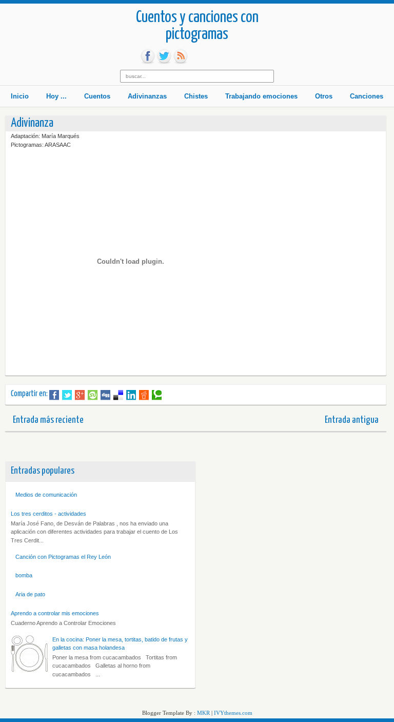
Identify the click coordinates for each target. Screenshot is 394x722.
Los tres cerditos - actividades (48, 514)
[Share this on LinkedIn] (131, 395)
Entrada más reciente (48, 420)
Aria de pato (30, 594)
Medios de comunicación (46, 495)
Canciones (366, 96)
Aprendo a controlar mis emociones (55, 613)
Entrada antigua (352, 420)
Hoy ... (56, 96)
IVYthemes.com (233, 713)
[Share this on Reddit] (144, 395)
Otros (323, 96)
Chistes (196, 96)
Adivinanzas (147, 96)
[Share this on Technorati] (157, 395)
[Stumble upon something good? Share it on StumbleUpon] (92, 395)
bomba (23, 575)
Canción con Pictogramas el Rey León (63, 557)
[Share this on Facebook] (54, 395)
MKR (203, 713)
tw (164, 56)
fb (148, 56)
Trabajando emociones (261, 96)
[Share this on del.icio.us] (118, 395)
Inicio (20, 96)
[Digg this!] (105, 395)
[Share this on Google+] (80, 395)
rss (180, 56)
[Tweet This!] (67, 395)
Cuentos (97, 96)
